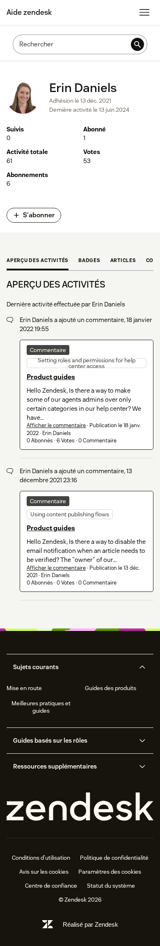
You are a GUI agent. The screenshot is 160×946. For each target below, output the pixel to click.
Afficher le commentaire (56, 425)
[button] (73, 667)
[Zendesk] (80, 807)
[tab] (38, 261)
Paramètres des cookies (109, 872)
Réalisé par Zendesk (90, 924)
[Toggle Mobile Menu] (144, 12)
